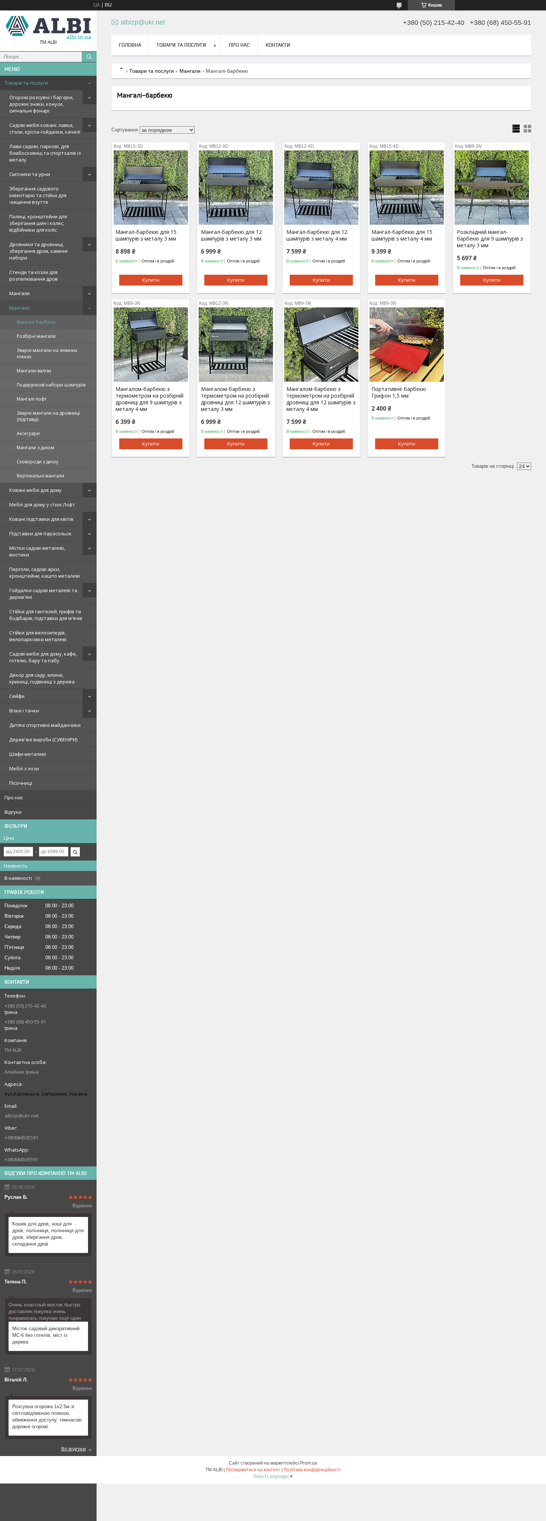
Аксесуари (28, 433)
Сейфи (17, 696)
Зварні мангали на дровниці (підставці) (48, 416)
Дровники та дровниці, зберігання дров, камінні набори (38, 251)
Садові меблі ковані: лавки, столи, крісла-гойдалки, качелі (44, 128)
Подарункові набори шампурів (51, 385)
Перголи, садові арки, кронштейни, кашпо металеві (44, 572)
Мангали (19, 293)
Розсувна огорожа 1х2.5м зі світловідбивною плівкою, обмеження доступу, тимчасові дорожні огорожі (47, 1416)
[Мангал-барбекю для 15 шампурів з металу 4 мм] (406, 187)
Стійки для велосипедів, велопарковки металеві (37, 636)
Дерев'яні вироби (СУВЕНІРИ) (43, 739)
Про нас (13, 797)
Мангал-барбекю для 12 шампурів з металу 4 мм (316, 235)
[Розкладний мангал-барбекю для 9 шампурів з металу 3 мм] (492, 187)
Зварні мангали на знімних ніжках (47, 353)
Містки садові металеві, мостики (37, 551)
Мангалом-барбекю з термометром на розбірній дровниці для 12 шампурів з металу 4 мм (320, 399)
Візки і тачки (24, 710)
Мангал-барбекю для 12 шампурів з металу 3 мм (231, 235)
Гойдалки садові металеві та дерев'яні (43, 593)
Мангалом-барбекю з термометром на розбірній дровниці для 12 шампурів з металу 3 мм (235, 399)
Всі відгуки (73, 1448)
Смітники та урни (29, 174)
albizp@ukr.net (21, 1115)
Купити (150, 280)
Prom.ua (308, 1463)
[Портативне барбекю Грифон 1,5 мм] (406, 344)
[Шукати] (89, 56)
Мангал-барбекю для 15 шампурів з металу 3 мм (146, 235)
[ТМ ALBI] (48, 27)
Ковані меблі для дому (35, 490)
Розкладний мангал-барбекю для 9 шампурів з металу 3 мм (490, 239)
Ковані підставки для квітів (41, 519)
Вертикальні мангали (40, 476)
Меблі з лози (24, 768)
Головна (130, 45)
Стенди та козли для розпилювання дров (33, 275)
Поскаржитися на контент (253, 1469)
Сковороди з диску (37, 461)
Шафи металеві (27, 754)
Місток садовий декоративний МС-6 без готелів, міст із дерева (45, 1335)
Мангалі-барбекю (36, 322)
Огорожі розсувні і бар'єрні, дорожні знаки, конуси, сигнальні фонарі (41, 104)
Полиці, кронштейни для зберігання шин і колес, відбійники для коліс (38, 223)
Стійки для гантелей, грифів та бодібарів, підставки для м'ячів (45, 614)
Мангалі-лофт (31, 399)
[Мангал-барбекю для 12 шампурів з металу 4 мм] (321, 187)
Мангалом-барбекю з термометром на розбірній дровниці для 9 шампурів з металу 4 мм (149, 399)
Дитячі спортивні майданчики (45, 725)
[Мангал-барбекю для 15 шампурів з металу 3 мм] (150, 187)
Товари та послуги (26, 82)
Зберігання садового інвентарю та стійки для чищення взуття (37, 195)
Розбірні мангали (36, 336)
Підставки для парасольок (40, 533)
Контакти (278, 45)
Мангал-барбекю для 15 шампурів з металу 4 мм (401, 235)
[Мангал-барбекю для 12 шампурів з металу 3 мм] (236, 187)
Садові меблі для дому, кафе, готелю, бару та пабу (43, 657)
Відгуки (13, 812)
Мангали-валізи (34, 371)
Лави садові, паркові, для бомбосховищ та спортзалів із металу (45, 153)
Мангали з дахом (35, 447)
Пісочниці (20, 783)
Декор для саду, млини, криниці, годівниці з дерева (42, 678)
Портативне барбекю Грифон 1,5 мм (398, 392)
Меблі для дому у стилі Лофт (42, 504)
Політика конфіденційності (312, 1469)
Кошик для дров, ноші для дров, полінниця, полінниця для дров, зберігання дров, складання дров (48, 1234)
